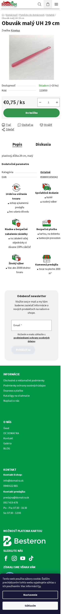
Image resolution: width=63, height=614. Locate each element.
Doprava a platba (13, 391)
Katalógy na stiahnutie (16, 396)
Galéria (7, 443)
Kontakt (8, 438)
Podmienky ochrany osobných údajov (24, 385)
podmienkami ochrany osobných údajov (32, 339)
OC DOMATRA (11, 433)
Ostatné (45, 172)
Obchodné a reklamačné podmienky (23, 380)
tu (39, 586)
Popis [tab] (17, 144)
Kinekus (15, 30)
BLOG (6, 448)
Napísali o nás (11, 401)
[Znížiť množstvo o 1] (40, 102)
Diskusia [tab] (43, 144)
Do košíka (32, 113)
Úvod (6, 428)
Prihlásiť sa (23, 350)
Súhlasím (30, 606)
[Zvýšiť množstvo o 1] (56, 102)
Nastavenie (30, 595)
